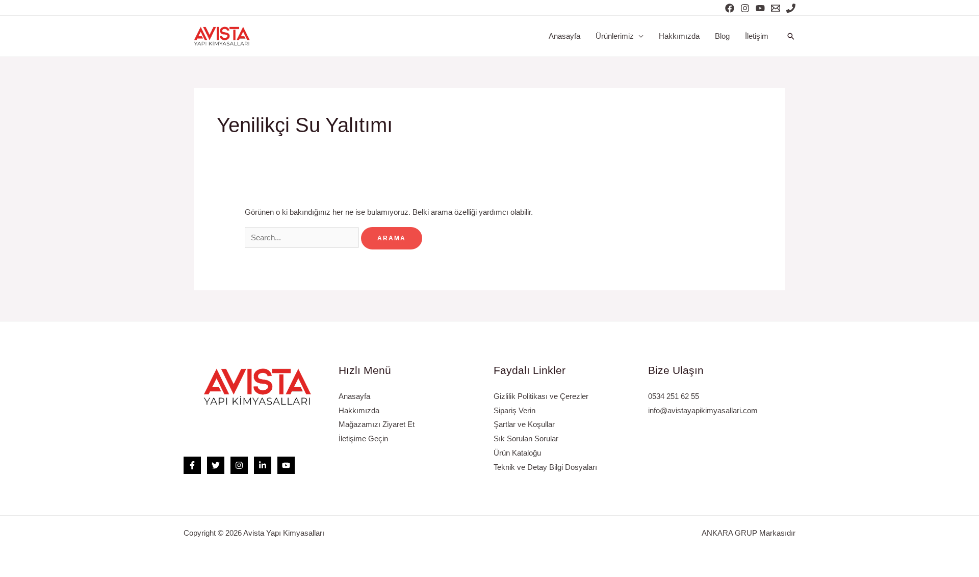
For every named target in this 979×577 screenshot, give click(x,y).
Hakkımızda (679, 36)
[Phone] (790, 8)
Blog (722, 36)
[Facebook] (729, 8)
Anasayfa (564, 36)
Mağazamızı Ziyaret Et (377, 424)
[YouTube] (760, 8)
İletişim (756, 36)
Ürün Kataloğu (517, 452)
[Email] (775, 8)
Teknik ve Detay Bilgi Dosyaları (545, 467)
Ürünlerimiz (615, 36)
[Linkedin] (262, 465)
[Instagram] (745, 8)
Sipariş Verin (514, 410)
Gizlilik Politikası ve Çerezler (541, 396)
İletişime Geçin (363, 438)
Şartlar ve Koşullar (524, 424)
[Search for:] (303, 237)
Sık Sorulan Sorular (526, 438)
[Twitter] (215, 465)
